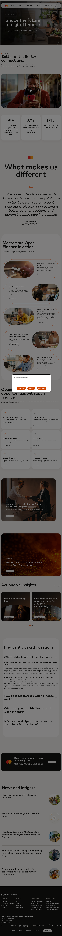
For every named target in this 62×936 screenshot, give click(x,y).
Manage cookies (41, 388)
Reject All (31, 388)
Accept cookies (21, 388)
